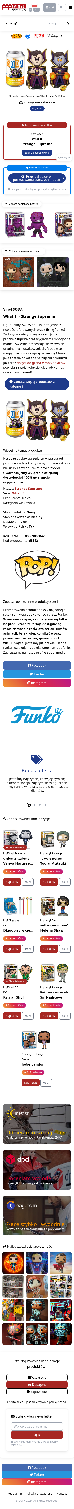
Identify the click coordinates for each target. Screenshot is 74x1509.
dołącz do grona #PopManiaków (41, 363)
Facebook (38, 665)
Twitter (38, 674)
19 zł (28, 949)
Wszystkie (38, 1377)
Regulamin (14, 1493)
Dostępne (39, 1384)
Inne (9, 23)
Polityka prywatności (39, 1493)
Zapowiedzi (39, 1392)
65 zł (28, 882)
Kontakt (62, 1493)
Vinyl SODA (37, 108)
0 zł (51, 7)
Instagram (38, 683)
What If (18, 493)
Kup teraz (12, 882)
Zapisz (37, 1435)
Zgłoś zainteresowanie (37, 152)
